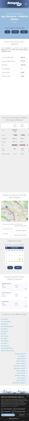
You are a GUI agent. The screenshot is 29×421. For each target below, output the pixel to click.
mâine (15, 32)
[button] (14, 418)
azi (7, 32)
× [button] (27, 396)
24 (6, 261)
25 (9, 261)
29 (19, 261)
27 (14, 261)
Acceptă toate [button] (8, 414)
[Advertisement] (14, 95)
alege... (24, 31)
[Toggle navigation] (26, 4)
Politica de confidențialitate (12, 406)
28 (17, 261)
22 (19, 259)
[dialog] (14, 408)
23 (22, 259)
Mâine (18, 267)
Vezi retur (15, 22)
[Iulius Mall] (27, 219)
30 (22, 261)
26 (12, 261)
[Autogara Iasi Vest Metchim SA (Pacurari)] (6, 207)
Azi (10, 267)
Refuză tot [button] (21, 414)
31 (6, 263)
